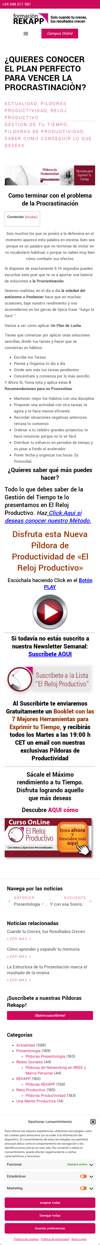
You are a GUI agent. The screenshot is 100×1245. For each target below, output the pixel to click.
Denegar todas (50, 1215)
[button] (93, 1121)
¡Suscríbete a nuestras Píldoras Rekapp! (44, 1002)
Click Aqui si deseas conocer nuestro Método (47, 517)
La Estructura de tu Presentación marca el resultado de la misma (47, 970)
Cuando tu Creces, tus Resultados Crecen (46, 932)
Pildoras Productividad (46, 1095)
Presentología (28, 1050)
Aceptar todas (50, 1202)
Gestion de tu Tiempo (36, 125)
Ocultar (31, 217)
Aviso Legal (78, 1239)
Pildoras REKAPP (40, 1084)
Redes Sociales (29, 1062)
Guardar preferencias (50, 1228)
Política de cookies (26, 1239)
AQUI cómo (63, 810)
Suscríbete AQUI (50, 654)
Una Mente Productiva (36, 1101)
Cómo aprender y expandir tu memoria (43, 949)
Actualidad (21, 104)
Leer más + (19, 938)
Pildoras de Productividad (44, 132)
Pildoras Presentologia (45, 1056)
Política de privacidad (55, 1239)
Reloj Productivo (30, 1089)
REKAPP (23, 1078)
